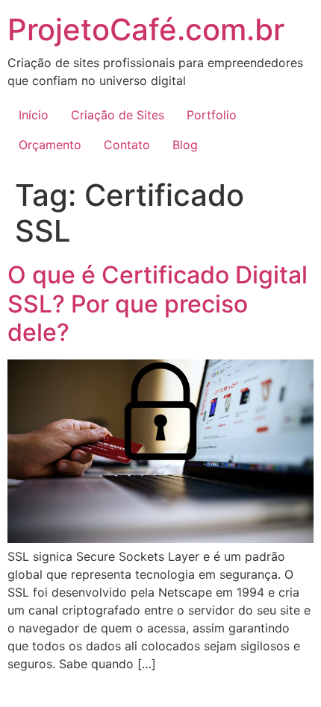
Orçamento (50, 144)
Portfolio (212, 114)
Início (34, 114)
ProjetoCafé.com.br (145, 29)
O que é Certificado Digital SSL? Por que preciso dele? (157, 303)
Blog (185, 144)
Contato (127, 144)
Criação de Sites (117, 114)
